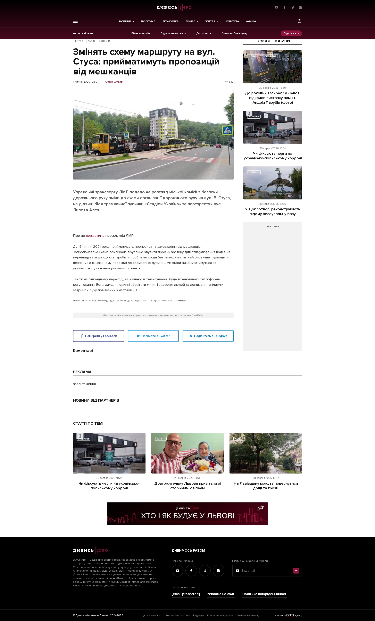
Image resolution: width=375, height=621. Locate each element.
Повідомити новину (248, 615)
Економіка (170, 21)
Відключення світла (173, 33)
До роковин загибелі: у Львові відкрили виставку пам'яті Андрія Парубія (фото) (272, 98)
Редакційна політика (178, 615)
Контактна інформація (220, 615)
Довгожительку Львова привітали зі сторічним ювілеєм (187, 486)
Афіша (251, 21)
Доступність (203, 33)
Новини (125, 21)
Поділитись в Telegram (210, 336)
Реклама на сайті (221, 594)
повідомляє (94, 235)
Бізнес (190, 21)
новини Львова (99, 615)
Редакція (198, 615)
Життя (210, 21)
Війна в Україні (140, 33)
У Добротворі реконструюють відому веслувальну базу (272, 211)
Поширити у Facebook (101, 336)
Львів (91, 41)
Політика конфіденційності (264, 594)
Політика (148, 21)
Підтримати (291, 33)
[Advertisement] (272, 288)
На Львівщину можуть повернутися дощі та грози (266, 486)
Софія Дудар (114, 81)
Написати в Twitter (156, 336)
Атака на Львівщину (234, 33)
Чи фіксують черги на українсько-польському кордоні (273, 156)
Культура (232, 21)
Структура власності (150, 615)
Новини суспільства (262, 56)
